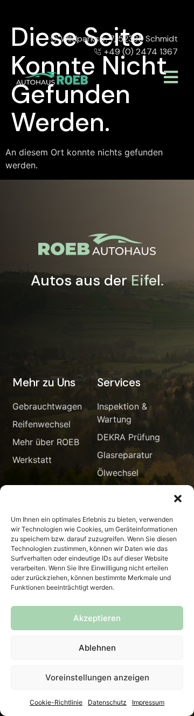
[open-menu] (171, 77)
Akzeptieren (97, 618)
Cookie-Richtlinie (56, 702)
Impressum (148, 702)
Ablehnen (97, 648)
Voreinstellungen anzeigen (97, 677)
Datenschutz (107, 702)
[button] (177, 498)
